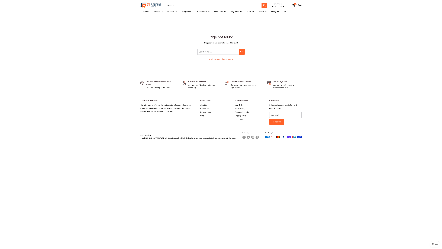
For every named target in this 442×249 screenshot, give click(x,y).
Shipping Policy (240, 116)
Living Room (234, 12)
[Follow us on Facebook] (244, 137)
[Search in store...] (242, 52)
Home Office (218, 12)
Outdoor (261, 12)
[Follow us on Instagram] (252, 137)
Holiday (273, 12)
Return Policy (240, 109)
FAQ (202, 116)
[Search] (264, 5)
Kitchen (248, 12)
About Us (203, 105)
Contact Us (204, 109)
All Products (145, 12)
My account (277, 6)
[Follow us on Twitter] (248, 137)
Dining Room (186, 12)
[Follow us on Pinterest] (257, 137)
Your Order (239, 105)
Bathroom (170, 12)
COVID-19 (239, 119)
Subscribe (277, 122)
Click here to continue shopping (221, 59)
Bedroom (157, 12)
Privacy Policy (205, 112)
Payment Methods (242, 112)
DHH (284, 12)
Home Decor (202, 12)
